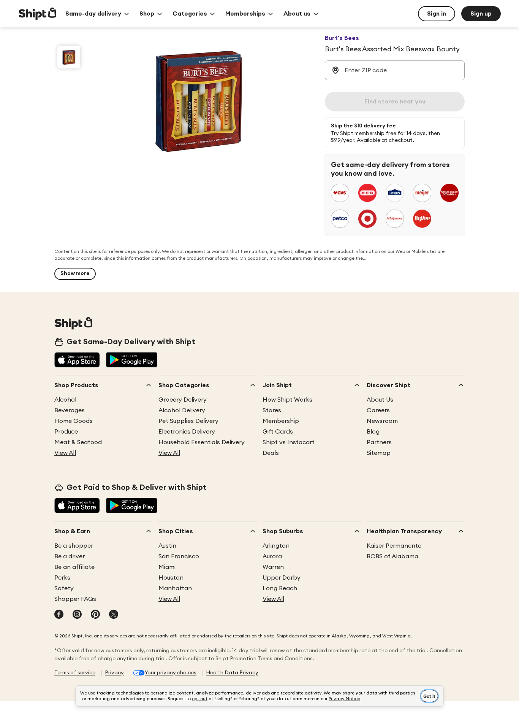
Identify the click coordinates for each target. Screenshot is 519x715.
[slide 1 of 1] (68, 57)
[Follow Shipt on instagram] (77, 615)
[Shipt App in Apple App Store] (77, 360)
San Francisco (178, 556)
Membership (281, 421)
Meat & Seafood (78, 442)
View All (65, 453)
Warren (273, 567)
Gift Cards (278, 432)
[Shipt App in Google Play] (131, 360)
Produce (66, 432)
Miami (167, 567)
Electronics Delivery (186, 432)
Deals (271, 453)
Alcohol (65, 400)
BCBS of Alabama (392, 556)
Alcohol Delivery (181, 410)
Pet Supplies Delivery (188, 421)
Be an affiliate (74, 567)
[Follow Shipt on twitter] (113, 615)
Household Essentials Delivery (201, 442)
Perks (62, 578)
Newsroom (382, 421)
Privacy (114, 672)
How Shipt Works (287, 400)
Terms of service (74, 672)
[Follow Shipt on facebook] (58, 615)
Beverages (69, 410)
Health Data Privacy (232, 672)
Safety (64, 588)
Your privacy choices (170, 672)
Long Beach (280, 588)
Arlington (276, 546)
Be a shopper (73, 546)
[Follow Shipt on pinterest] (95, 615)
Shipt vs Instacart (289, 442)
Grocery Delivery (182, 400)
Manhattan (175, 588)
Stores (272, 410)
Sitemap (379, 453)
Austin (167, 546)
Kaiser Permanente (394, 546)
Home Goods (73, 421)
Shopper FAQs (75, 599)
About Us (380, 400)
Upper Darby (282, 578)
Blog (373, 432)
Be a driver (69, 556)
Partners (379, 442)
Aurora (272, 556)
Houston (171, 578)
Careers (378, 410)
